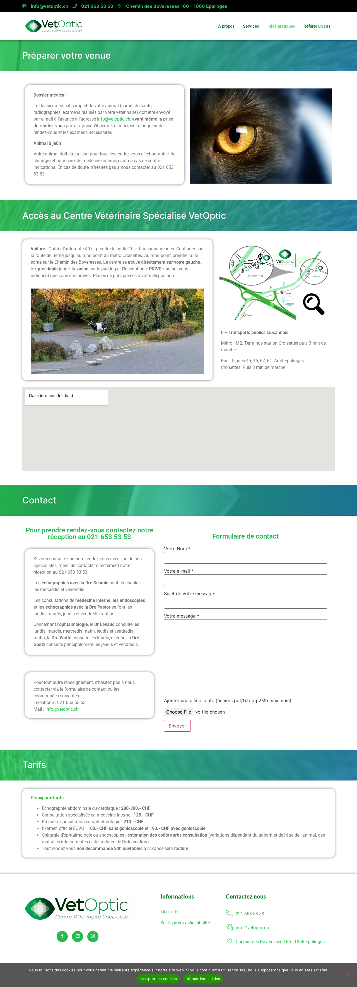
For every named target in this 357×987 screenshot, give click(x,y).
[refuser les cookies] (348, 974)
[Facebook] (62, 936)
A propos (226, 26)
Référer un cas (317, 26)
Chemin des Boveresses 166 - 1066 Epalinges (176, 6)
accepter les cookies (158, 978)
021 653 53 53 (97, 6)
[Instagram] (92, 936)
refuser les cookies (202, 978)
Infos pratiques (281, 26)
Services (251, 26)
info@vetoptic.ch (49, 6)
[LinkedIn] (77, 936)
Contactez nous (246, 896)
